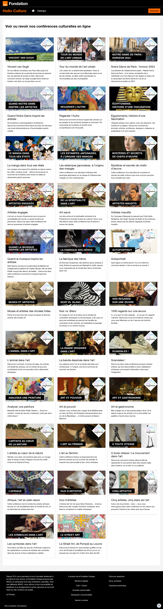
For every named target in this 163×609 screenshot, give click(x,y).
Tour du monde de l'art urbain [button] (77, 66)
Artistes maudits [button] (121, 212)
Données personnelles (81, 590)
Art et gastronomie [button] (122, 406)
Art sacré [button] (64, 212)
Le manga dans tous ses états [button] (25, 165)
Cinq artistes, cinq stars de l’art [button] (130, 500)
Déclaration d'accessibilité (81, 595)
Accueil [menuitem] (33, 10)
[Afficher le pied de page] (159, 606)
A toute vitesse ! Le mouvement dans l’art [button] (130, 454)
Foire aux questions (117, 576)
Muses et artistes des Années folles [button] (29, 311)
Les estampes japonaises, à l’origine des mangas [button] (81, 167)
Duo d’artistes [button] (67, 500)
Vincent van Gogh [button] (18, 66)
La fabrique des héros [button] (72, 259)
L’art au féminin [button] (68, 453)
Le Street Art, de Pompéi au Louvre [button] (80, 543)
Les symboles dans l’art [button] (22, 543)
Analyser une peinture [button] (20, 406)
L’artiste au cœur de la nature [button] (25, 453)
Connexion (154, 11)
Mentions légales (81, 581)
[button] (30, 50)
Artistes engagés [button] (17, 212)
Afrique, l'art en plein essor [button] (23, 500)
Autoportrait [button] (118, 259)
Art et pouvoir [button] (67, 406)
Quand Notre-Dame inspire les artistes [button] (26, 117)
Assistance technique (117, 585)
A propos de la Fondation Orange (81, 576)
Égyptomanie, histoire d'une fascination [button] (128, 117)
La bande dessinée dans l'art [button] (77, 360)
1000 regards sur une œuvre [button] (128, 311)
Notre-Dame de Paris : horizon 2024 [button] (133, 66)
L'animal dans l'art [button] (18, 360)
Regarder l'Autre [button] (69, 115)
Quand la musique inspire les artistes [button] (25, 260)
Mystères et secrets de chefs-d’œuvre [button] (129, 167)
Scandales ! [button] (118, 360)
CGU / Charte (81, 585)
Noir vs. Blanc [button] (67, 311)
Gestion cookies (81, 600)
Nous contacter (115, 581)
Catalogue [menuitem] (41, 11)
